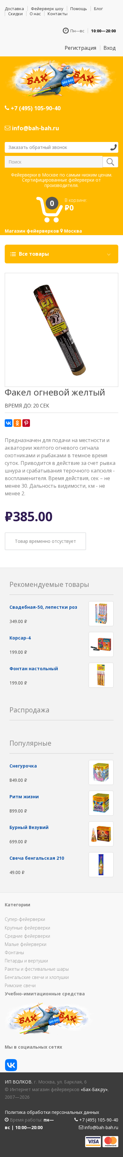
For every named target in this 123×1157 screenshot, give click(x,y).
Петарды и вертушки (26, 961)
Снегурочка (23, 766)
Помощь (78, 8)
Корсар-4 (20, 638)
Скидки (15, 13)
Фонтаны (14, 952)
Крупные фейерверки (27, 928)
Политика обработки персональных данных (52, 1112)
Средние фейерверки (27, 936)
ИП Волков (18, 1082)
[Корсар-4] (101, 644)
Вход (109, 47)
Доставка (14, 8)
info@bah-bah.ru (34, 128)
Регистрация (80, 47)
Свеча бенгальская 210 (36, 858)
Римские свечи (20, 985)
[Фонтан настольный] (101, 675)
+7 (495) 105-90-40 (35, 108)
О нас (35, 13)
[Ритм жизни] (101, 803)
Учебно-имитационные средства (45, 994)
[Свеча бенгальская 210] (101, 864)
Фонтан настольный (33, 668)
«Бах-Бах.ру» (94, 1089)
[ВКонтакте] (8, 423)
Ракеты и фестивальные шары (37, 969)
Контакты (57, 13)
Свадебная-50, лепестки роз (43, 607)
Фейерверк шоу (47, 8)
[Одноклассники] (17, 423)
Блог (98, 8)
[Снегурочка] (101, 772)
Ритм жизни (24, 797)
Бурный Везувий (29, 827)
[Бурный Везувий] (101, 834)
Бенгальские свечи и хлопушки (37, 977)
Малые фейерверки (25, 944)
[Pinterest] (26, 423)
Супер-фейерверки (25, 919)
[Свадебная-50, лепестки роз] (101, 613)
